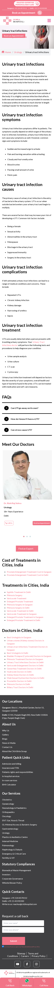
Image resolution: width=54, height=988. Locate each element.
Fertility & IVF (8, 858)
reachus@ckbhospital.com (25, 904)
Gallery (5, 734)
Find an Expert (25, 548)
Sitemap (21, 953)
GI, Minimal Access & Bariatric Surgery (19, 824)
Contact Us (7, 747)
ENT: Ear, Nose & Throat (13, 820)
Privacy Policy (38, 956)
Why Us (5, 730)
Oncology (6, 816)
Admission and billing (11, 763)
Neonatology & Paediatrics (14, 808)
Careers (25, 956)
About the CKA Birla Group (14, 751)
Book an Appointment (23, 12)
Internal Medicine (10, 841)
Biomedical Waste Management (16, 870)
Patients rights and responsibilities (17, 772)
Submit (13, 941)
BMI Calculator (9, 784)
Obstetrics (7, 799)
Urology (6, 833)
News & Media (8, 743)
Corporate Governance (12, 878)
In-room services (9, 780)
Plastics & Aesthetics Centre (15, 837)
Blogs (4, 738)
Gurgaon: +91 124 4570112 (14, 898)
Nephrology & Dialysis (12, 849)
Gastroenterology (10, 828)
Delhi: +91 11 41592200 (13, 901)
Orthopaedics (8, 812)
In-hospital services (11, 776)
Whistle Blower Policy (12, 883)
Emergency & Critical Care (14, 853)
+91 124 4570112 (21, 8)
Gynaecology (8, 803)
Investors (6, 874)
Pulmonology (8, 845)
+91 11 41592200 (40, 8)
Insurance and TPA (10, 768)
